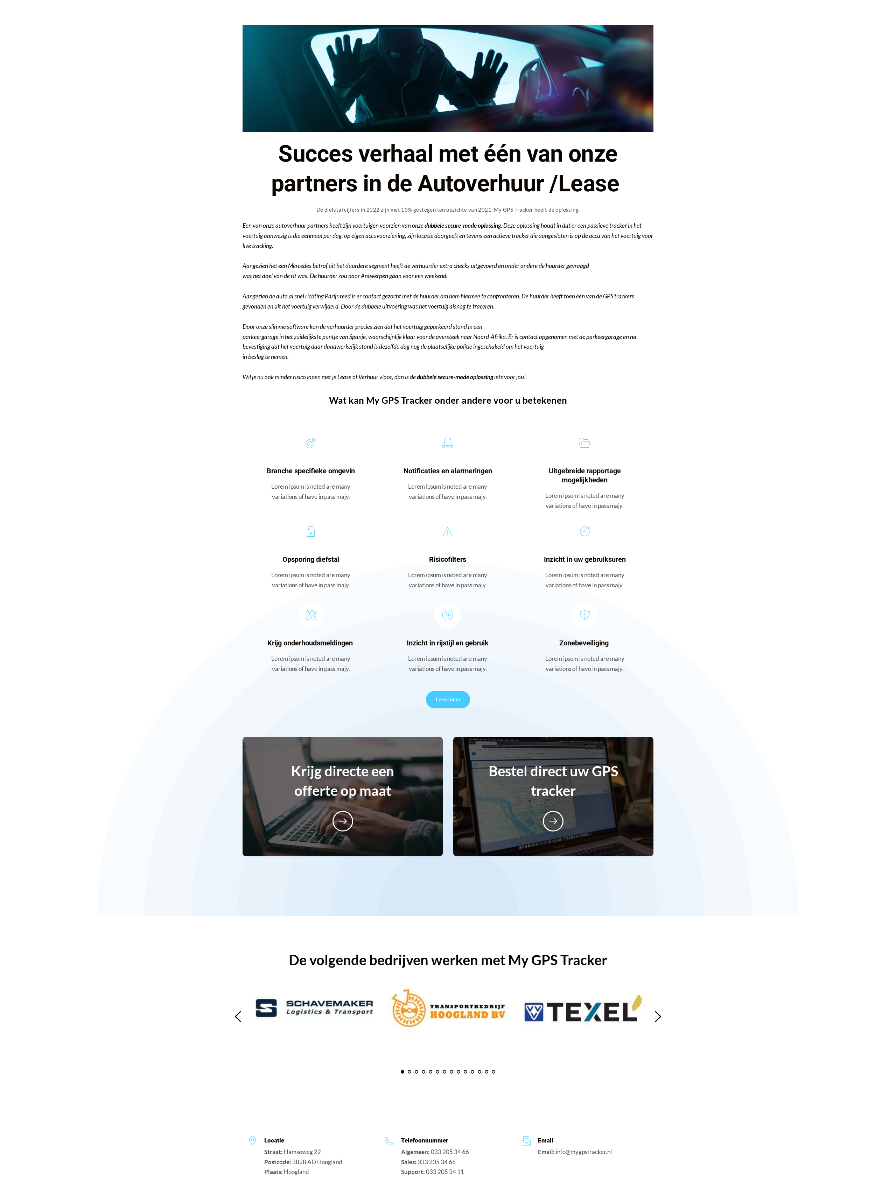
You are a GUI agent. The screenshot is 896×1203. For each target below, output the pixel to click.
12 (479, 1072)
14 (493, 1072)
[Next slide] (657, 1016)
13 (486, 1072)
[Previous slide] (238, 1016)
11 (472, 1072)
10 (465, 1072)
